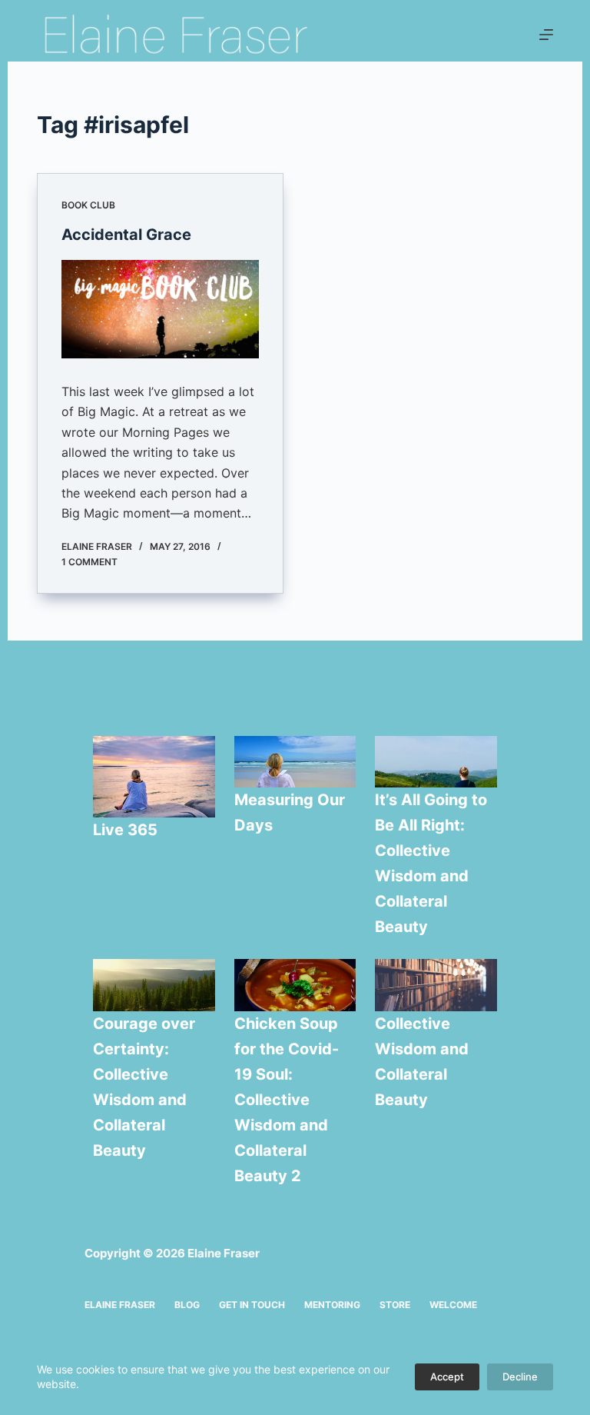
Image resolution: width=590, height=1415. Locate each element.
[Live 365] (154, 776)
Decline (520, 1376)
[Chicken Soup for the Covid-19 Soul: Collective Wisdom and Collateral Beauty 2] (295, 985)
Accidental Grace (126, 234)
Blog (187, 1304)
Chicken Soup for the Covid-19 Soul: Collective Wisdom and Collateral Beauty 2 (286, 1099)
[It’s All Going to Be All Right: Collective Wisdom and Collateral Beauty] (436, 762)
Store (395, 1304)
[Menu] (546, 35)
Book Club (88, 205)
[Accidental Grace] (160, 309)
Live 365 (125, 830)
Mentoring (332, 1304)
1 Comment (89, 562)
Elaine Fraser (120, 1304)
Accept (447, 1376)
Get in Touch (252, 1304)
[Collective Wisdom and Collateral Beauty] (436, 985)
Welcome (453, 1304)
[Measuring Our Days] (295, 762)
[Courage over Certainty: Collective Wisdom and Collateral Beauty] (154, 985)
